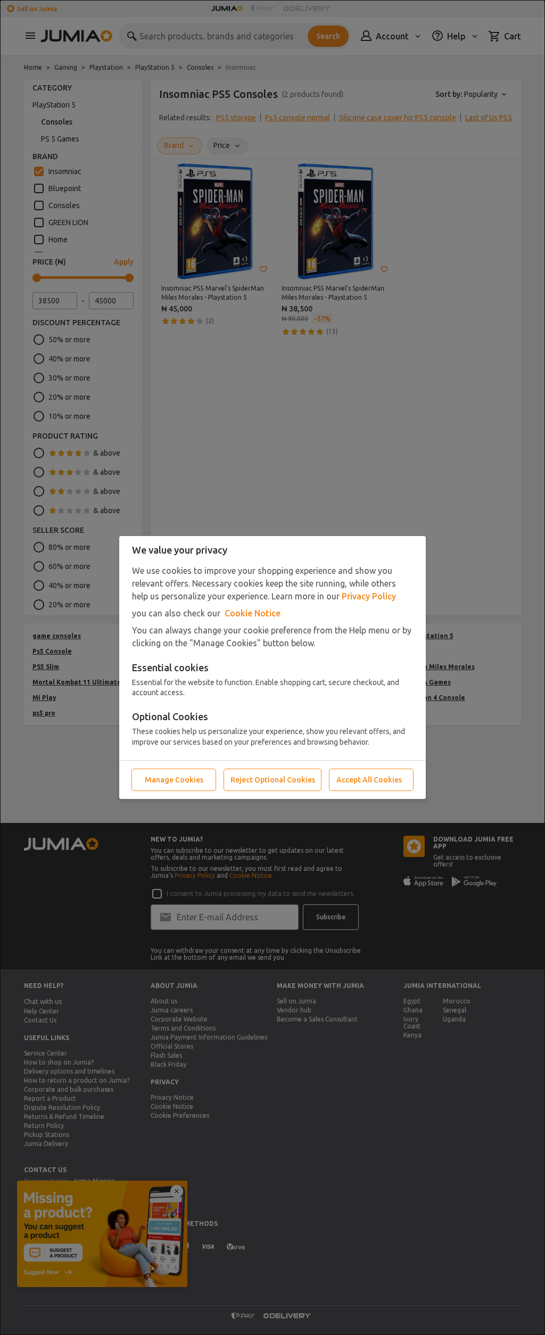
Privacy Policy (369, 596)
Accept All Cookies (369, 780)
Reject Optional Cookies (272, 780)
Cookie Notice (252, 613)
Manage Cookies (174, 780)
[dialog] (272, 667)
